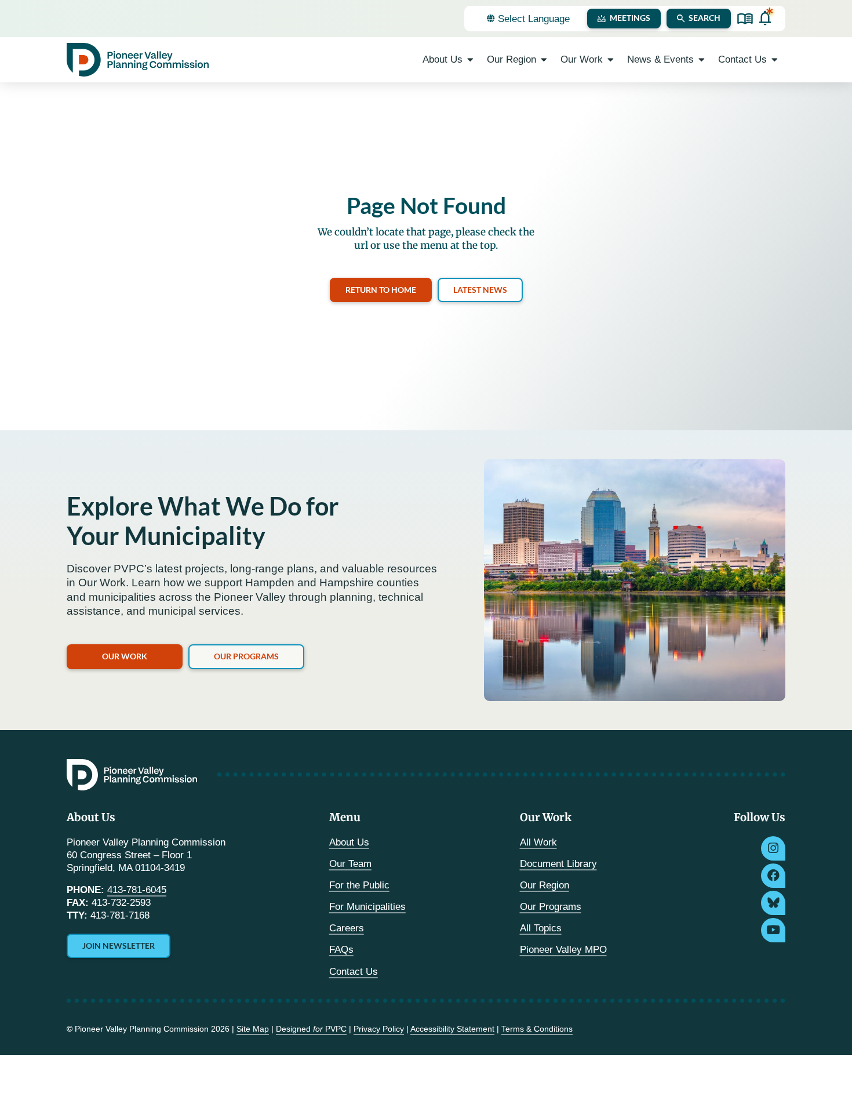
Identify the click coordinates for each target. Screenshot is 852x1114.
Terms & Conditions (537, 1028)
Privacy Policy (379, 1028)
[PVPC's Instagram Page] (773, 848)
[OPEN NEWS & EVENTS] (702, 59)
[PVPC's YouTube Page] (773, 930)
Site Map (252, 1028)
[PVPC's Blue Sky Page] (773, 903)
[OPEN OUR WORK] (611, 59)
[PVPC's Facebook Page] (773, 875)
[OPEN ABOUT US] (470, 59)
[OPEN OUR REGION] (544, 59)
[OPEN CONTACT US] (775, 59)
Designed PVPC (311, 1028)
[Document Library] (745, 18)
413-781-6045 (136, 889)
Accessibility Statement (452, 1028)
